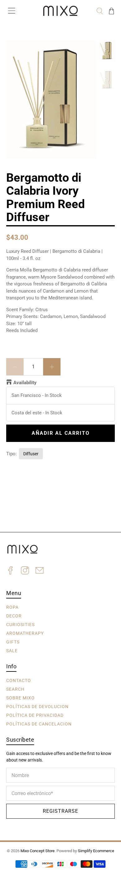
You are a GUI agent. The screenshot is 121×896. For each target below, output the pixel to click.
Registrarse (60, 811)
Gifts (13, 641)
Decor (14, 615)
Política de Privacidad (35, 714)
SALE (12, 650)
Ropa (12, 606)
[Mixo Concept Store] (60, 11)
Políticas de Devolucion (37, 706)
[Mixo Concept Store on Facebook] (10, 571)
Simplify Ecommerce (96, 850)
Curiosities (20, 624)
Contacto (18, 680)
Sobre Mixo (20, 697)
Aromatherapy (25, 632)
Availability (25, 382)
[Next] (86, 50)
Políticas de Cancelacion (39, 723)
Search (15, 688)
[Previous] (16, 50)
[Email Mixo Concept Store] (39, 571)
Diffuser (30, 453)
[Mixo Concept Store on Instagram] (25, 571)
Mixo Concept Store (37, 850)
